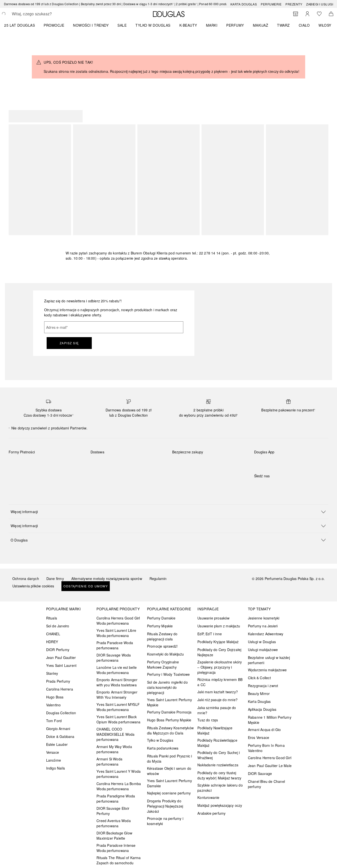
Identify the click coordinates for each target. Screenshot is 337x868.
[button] (168, 511)
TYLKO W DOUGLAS (152, 25)
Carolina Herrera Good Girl (269, 757)
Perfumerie (271, 4)
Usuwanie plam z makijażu (218, 625)
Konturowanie (208, 797)
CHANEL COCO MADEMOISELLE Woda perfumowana (115, 734)
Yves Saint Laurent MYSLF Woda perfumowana (118, 707)
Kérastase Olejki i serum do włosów (169, 771)
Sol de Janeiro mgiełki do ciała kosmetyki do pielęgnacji (167, 687)
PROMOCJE (54, 25)
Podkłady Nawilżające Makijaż (214, 730)
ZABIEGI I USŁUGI (319, 4)
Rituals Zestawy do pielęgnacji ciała (162, 636)
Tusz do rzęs (207, 719)
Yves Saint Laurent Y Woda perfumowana (118, 774)
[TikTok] (283, 486)
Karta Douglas (243, 4)
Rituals (51, 618)
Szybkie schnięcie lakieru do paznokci (220, 788)
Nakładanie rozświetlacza (217, 764)
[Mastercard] (34, 463)
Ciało (304, 25)
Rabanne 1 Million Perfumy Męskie (269, 720)
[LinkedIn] (292, 486)
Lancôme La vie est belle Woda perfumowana (116, 670)
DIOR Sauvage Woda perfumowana (113, 658)
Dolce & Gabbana (60, 736)
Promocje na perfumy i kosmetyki (165, 821)
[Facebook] (258, 486)
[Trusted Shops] (187, 457)
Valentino (53, 704)
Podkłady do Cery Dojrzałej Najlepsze (219, 652)
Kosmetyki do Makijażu (165, 654)
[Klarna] (17, 463)
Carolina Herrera (59, 689)
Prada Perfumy (58, 681)
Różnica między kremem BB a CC (220, 682)
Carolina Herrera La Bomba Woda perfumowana (118, 786)
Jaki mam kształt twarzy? (217, 691)
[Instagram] (266, 486)
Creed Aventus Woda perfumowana (113, 823)
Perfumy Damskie (161, 618)
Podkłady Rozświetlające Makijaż (217, 743)
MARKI (212, 25)
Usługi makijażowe (263, 649)
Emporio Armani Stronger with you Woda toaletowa (116, 682)
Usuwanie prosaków (213, 618)
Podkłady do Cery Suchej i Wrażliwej (218, 755)
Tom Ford (54, 720)
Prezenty (293, 4)
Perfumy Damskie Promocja (169, 712)
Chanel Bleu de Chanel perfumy (266, 784)
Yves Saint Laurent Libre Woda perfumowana (116, 633)
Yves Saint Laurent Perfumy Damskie (169, 783)
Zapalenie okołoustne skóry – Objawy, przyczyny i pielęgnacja (219, 667)
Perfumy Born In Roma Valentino (266, 748)
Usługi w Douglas (262, 641)
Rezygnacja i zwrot (263, 685)
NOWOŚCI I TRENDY (91, 25)
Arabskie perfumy (211, 813)
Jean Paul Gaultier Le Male (270, 765)
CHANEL (53, 633)
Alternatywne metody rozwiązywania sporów (106, 578)
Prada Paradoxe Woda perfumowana (114, 645)
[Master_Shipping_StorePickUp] (151, 463)
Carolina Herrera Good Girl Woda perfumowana (118, 621)
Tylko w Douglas (160, 740)
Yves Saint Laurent (61, 665)
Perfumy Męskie (160, 625)
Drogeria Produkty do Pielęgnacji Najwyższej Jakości (165, 806)
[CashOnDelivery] (17, 475)
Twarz (283, 25)
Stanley (52, 673)
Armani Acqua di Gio (264, 729)
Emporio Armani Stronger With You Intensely (116, 695)
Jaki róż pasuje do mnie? (217, 699)
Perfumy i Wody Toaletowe (168, 674)
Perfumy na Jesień (263, 625)
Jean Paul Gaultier (61, 657)
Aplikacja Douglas (262, 709)
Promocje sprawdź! (162, 646)
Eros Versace (258, 737)
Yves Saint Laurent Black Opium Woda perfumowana (118, 719)
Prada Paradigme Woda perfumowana (115, 798)
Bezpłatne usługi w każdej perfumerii (269, 660)
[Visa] (52, 463)
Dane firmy (55, 578)
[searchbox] (48, 13)
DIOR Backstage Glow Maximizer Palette (114, 835)
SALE (122, 25)
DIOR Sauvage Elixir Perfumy (112, 811)
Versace (52, 752)
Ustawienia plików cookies (33, 586)
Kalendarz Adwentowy (265, 633)
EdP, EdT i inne (209, 633)
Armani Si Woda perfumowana (109, 761)
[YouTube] (275, 486)
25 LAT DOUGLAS (19, 25)
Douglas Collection (61, 712)
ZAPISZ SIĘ (69, 343)
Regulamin (158, 578)
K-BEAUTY (188, 25)
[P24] (69, 463)
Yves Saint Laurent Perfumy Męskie (169, 702)
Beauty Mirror (259, 693)
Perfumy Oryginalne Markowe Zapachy (163, 664)
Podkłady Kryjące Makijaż (218, 641)
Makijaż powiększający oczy (219, 805)
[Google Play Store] (266, 462)
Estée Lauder (57, 744)
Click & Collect (259, 677)
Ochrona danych (25, 578)
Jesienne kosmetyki (264, 618)
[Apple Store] (292, 462)
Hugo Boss (55, 696)
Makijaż (260, 25)
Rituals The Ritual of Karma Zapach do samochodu (118, 860)
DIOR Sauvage (260, 773)
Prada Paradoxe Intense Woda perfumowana (115, 848)
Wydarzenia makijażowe (267, 669)
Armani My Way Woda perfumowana (114, 749)
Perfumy (235, 25)
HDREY (52, 641)
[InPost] (116, 463)
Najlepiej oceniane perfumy (169, 793)
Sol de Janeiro (57, 625)
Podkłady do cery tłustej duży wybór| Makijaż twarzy (219, 775)
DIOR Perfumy (57, 649)
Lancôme (53, 760)
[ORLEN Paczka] (134, 463)
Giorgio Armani (58, 728)
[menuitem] (22, 25)
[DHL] (99, 463)
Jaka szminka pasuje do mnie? (216, 710)
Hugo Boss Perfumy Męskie (169, 719)
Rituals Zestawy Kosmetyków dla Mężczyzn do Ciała (170, 730)
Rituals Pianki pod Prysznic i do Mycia (169, 758)
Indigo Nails (55, 768)
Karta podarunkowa (162, 748)
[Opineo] (229, 457)
